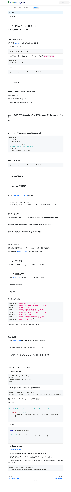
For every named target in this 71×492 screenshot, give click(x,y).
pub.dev (17, 43)
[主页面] (9, 8)
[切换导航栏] (6, 2)
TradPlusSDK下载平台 (21, 195)
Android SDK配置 (21, 251)
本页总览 (11, 12)
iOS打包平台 (17, 277)
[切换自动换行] (58, 392)
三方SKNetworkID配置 (15, 450)
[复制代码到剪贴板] (61, 51)
